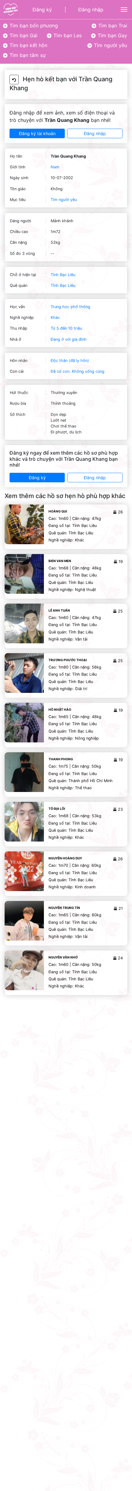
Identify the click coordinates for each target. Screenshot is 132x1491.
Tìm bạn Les (67, 35)
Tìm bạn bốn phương (33, 25)
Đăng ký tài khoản (37, 133)
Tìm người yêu (109, 45)
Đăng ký (42, 9)
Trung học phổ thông (70, 306)
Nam (55, 167)
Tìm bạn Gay (111, 35)
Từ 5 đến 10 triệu (66, 328)
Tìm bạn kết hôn (27, 45)
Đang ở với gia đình (69, 339)
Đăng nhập (90, 9)
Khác (55, 317)
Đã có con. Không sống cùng (77, 371)
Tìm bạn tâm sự (27, 55)
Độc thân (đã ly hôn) (70, 360)
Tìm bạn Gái (22, 35)
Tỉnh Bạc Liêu (63, 274)
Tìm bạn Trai (112, 25)
